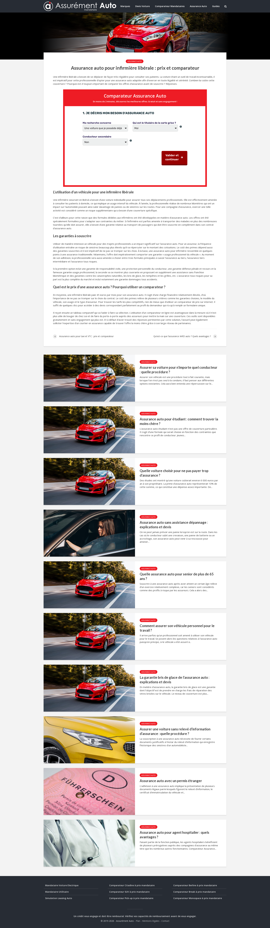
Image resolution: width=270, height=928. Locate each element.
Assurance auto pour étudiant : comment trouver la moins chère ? (179, 421)
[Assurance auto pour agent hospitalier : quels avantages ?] (89, 842)
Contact (165, 920)
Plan (138, 920)
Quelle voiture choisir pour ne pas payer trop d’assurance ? (174, 473)
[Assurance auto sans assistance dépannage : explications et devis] (89, 532)
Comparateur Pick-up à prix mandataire (131, 898)
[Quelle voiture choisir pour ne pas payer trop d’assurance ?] (89, 481)
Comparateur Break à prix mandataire (194, 891)
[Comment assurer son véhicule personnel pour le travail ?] (89, 636)
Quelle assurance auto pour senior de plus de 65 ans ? (177, 576)
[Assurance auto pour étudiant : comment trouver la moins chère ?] (89, 429)
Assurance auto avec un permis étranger (171, 781)
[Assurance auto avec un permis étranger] (89, 791)
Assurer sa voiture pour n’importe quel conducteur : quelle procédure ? (178, 369)
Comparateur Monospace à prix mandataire (197, 898)
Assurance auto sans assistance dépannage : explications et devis (174, 524)
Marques (125, 6)
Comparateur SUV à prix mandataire (129, 891)
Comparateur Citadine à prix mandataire (132, 885)
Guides (216, 6)
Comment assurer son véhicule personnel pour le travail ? (177, 628)
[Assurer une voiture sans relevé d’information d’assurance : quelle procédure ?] (89, 739)
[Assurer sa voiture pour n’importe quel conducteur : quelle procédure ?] (89, 377)
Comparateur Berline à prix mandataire (195, 885)
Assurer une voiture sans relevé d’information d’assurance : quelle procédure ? (175, 731)
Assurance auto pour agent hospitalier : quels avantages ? (174, 834)
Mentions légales (150, 920)
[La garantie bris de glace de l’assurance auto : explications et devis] (89, 687)
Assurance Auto (198, 6)
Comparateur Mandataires (170, 6)
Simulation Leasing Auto (58, 898)
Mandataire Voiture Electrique (61, 885)
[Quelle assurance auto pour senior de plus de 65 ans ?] (89, 584)
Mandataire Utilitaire (57, 891)
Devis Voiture (142, 6)
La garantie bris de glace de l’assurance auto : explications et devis (174, 679)
